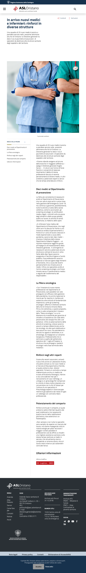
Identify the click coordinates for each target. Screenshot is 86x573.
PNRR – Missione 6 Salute (70, 501)
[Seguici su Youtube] (72, 521)
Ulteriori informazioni (14, 162)
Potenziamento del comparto (16, 158)
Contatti (40, 554)
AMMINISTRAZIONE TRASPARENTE (70, 494)
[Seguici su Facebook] (76, 521)
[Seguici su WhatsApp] (68, 521)
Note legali (13, 554)
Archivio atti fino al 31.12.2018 (52, 499)
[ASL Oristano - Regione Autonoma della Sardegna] (18, 485)
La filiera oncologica (13, 152)
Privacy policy (27, 554)
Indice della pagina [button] (13, 142)
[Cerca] (75, 9)
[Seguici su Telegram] (64, 521)
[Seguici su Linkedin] (64, 523)
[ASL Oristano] (8, 2)
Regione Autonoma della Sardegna (22, 2)
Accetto (38, 566)
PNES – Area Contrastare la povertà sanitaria (69, 507)
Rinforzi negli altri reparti (15, 155)
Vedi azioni (74, 18)
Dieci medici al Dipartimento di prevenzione (17, 148)
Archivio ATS (68, 498)
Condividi (63, 18)
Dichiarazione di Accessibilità (59, 554)
